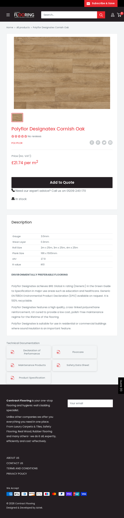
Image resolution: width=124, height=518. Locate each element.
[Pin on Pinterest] (98, 142)
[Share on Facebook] (92, 142)
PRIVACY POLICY (16, 474)
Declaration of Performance (32, 352)
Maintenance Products (32, 365)
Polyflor (16, 143)
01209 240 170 (76, 191)
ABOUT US (12, 458)
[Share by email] (110, 142)
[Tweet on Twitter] (104, 142)
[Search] (101, 14)
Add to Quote (62, 182)
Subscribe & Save (103, 3)
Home (9, 27)
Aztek (39, 507)
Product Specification (32, 377)
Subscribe (79, 413)
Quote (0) (121, 385)
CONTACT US (14, 463)
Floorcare (78, 352)
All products (23, 27)
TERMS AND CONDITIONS (22, 468)
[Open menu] (8, 15)
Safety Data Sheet (78, 365)
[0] (119, 15)
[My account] (112, 15)
